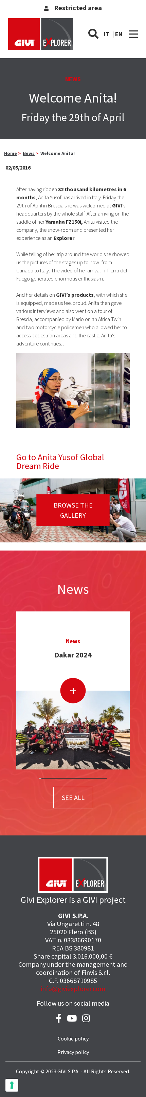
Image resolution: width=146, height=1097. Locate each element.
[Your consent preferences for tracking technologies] (11, 1085)
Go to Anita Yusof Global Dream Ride (60, 461)
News (29, 153)
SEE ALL (73, 797)
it (106, 34)
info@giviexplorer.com (73, 988)
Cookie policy (73, 1038)
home (10, 153)
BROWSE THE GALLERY (73, 510)
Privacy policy (73, 1052)
